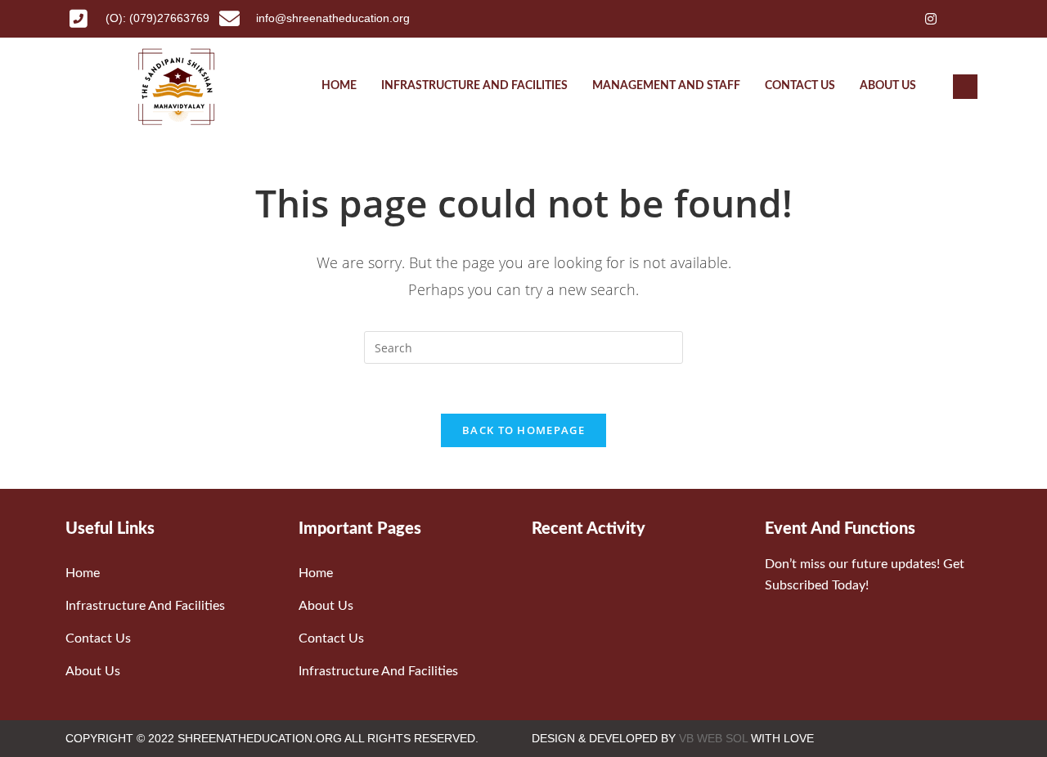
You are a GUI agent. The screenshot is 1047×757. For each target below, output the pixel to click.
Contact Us (800, 86)
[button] (965, 86)
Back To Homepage (523, 430)
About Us (888, 86)
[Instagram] (931, 19)
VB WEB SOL (713, 738)
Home (339, 86)
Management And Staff (666, 86)
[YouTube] (960, 19)
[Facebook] (872, 19)
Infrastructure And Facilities (474, 86)
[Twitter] (901, 19)
